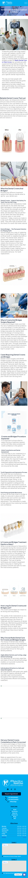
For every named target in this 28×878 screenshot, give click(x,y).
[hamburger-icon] (25, 3)
